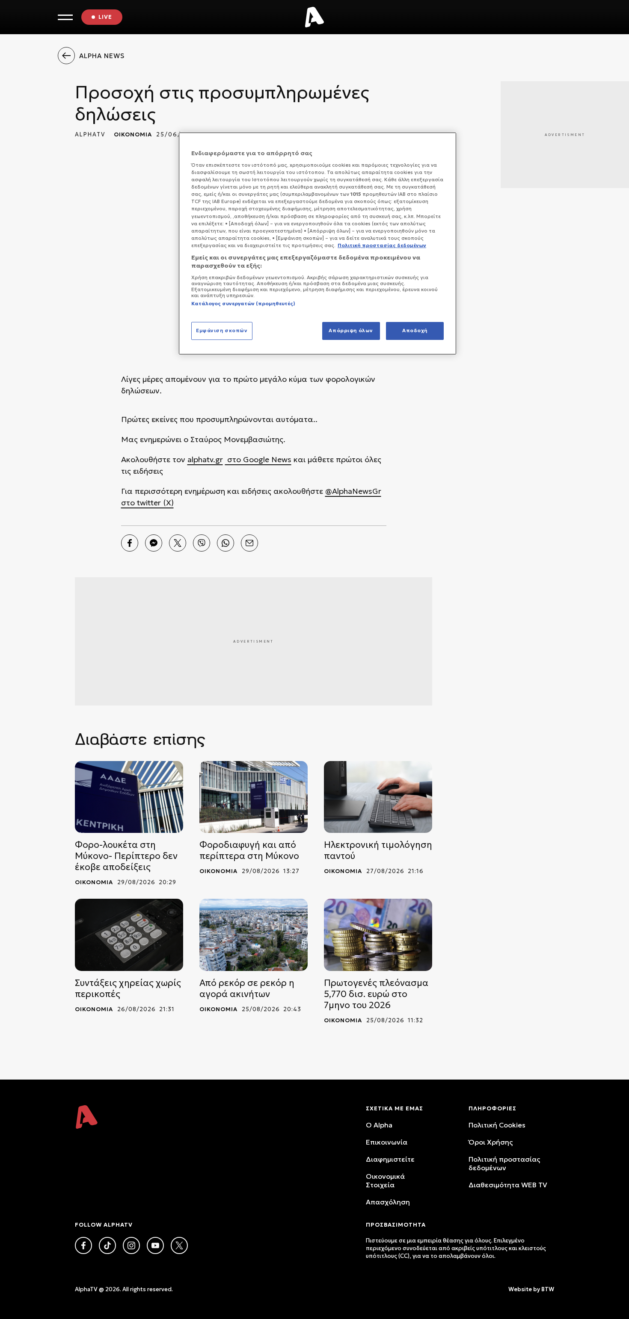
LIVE (105, 17)
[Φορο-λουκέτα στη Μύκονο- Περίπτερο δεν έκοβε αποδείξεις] (129, 797)
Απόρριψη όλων (351, 330)
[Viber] (201, 543)
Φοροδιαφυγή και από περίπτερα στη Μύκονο (249, 850)
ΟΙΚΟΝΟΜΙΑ (133, 134)
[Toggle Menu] (65, 17)
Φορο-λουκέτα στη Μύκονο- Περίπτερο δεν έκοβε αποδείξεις (126, 856)
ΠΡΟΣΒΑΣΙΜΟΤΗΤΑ (396, 1224)
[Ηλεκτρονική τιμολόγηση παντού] (378, 797)
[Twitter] (177, 543)
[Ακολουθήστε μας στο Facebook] (83, 1245)
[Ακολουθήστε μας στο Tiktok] (107, 1245)
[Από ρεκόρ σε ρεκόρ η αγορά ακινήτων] (253, 935)
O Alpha (379, 1125)
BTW (547, 1289)
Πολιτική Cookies (497, 1125)
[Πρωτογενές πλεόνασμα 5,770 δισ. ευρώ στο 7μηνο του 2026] (378, 935)
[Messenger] (153, 543)
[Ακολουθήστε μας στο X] (179, 1245)
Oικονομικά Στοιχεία (385, 1180)
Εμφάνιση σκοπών (222, 330)
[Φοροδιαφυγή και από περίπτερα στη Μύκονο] (253, 797)
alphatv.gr (205, 459)
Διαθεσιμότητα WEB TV (508, 1184)
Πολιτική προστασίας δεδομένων (504, 1163)
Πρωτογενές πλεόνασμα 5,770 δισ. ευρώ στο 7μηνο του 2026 (376, 994)
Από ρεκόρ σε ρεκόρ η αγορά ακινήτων (246, 988)
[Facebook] (129, 543)
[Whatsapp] (225, 543)
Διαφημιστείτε (390, 1159)
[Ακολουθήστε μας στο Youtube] (155, 1245)
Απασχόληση (388, 1202)
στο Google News (258, 459)
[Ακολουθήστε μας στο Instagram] (131, 1245)
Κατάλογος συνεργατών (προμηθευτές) (243, 304)
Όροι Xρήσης (491, 1142)
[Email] (249, 543)
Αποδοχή (414, 330)
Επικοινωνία (386, 1142)
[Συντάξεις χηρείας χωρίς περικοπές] (129, 935)
